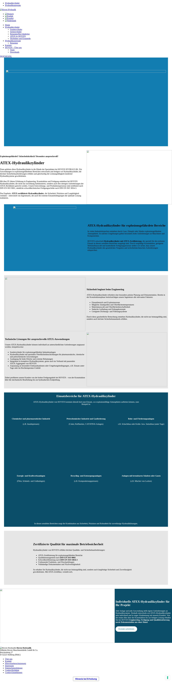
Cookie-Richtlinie (12, 670)
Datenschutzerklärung (13, 668)
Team (12, 50)
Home (7, 25)
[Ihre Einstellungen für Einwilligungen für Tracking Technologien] (167, 677)
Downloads (14, 52)
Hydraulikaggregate (13, 5)
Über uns (8, 659)
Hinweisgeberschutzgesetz (15, 663)
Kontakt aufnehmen (126, 629)
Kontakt (8, 661)
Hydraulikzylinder (12, 3)
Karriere (8, 45)
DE (1, 56)
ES (7, 56)
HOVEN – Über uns (13, 47)
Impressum (9, 666)
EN (4, 56)
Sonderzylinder (16, 29)
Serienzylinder (16, 32)
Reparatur (14, 43)
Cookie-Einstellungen (13, 672)
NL (10, 56)
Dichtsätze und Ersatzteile (20, 38)
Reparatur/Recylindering (20, 34)
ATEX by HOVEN (18, 36)
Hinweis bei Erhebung (86, 679)
